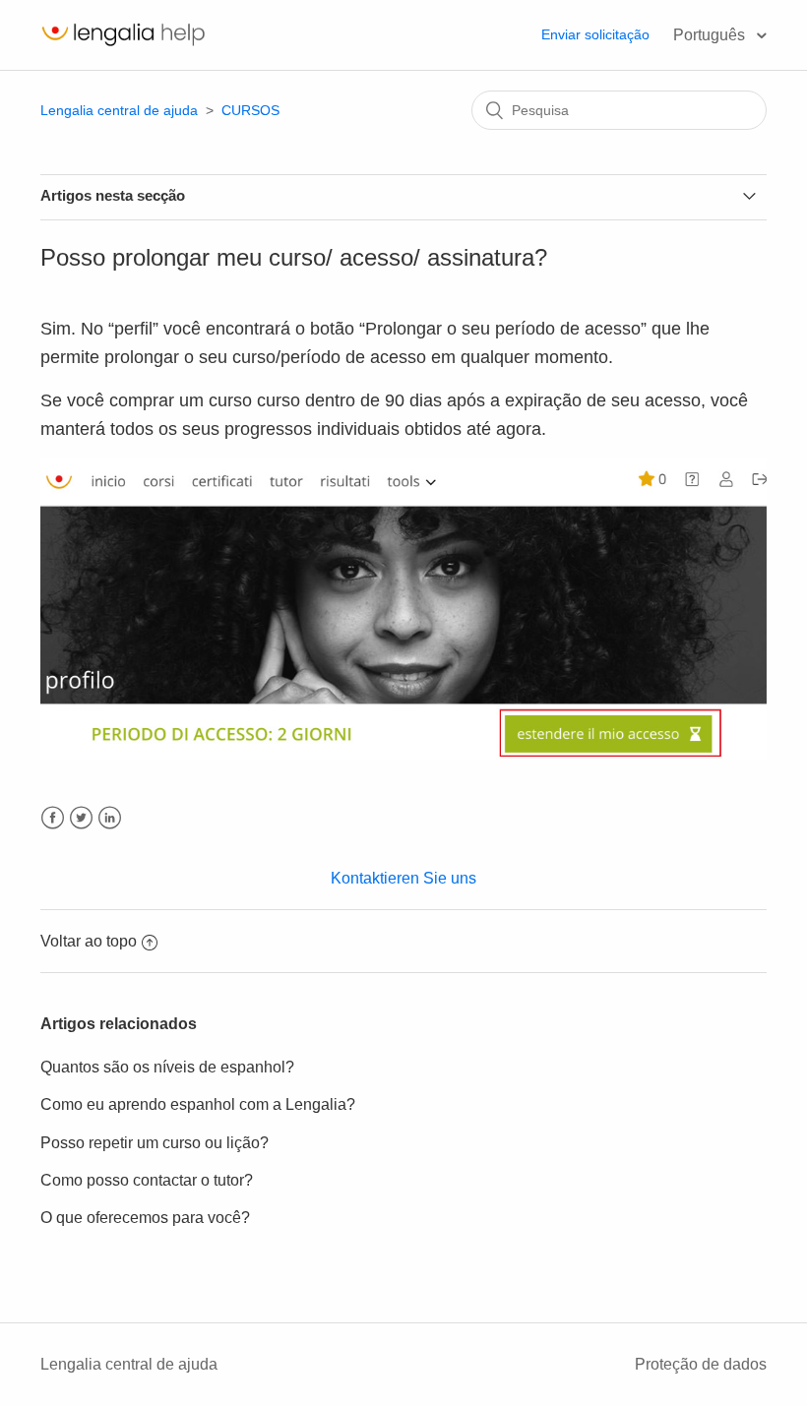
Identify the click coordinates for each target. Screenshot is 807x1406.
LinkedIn (109, 818)
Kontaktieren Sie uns (403, 878)
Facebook (52, 818)
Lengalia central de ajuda (119, 110)
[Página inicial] (123, 44)
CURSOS (250, 110)
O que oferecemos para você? (145, 1217)
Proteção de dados (701, 1364)
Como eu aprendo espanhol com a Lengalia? (197, 1104)
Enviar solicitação (595, 34)
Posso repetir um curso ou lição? (154, 1142)
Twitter (81, 818)
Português (711, 35)
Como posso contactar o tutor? (146, 1180)
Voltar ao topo (88, 941)
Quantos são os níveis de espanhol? (167, 1067)
